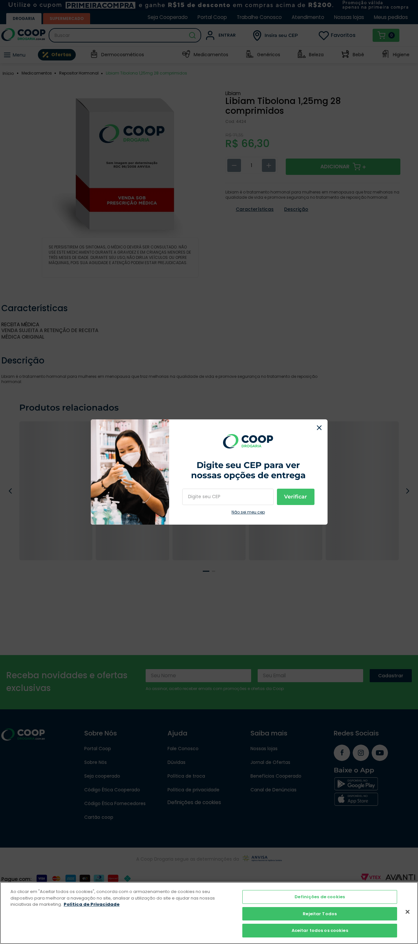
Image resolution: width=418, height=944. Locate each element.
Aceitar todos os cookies (320, 930)
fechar (319, 427)
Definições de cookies (320, 897)
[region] (209, 913)
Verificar (295, 497)
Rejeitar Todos (320, 914)
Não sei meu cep (248, 512)
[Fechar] (407, 912)
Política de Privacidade (92, 904)
